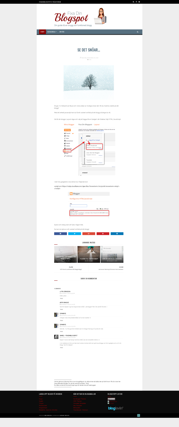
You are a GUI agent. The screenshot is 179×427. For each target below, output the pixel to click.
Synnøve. (63, 313)
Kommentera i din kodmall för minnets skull (66, 258)
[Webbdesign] (112, 401)
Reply (61, 298)
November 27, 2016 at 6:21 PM (68, 315)
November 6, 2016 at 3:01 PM (68, 304)
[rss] (133, 2)
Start (43, 32)
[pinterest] (139, 2)
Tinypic (41, 403)
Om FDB (61, 32)
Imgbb (41, 401)
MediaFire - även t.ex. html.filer (48, 410)
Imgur (41, 399)
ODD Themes (77, 401)
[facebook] (136, 2)
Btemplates (76, 407)
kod (90, 59)
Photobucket (43, 405)
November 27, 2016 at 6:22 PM (68, 326)
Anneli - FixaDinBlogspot (68, 335)
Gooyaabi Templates (79, 403)
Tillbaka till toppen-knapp (89, 259)
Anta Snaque (64, 302)
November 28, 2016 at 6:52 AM (68, 337)
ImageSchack (43, 407)
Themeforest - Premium (80, 410)
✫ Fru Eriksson (65, 291)
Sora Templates (48, 415)
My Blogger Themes (79, 399)
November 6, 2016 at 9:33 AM (68, 293)
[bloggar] (111, 403)
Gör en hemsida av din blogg (112, 259)
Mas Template (77, 405)
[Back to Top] (138, 415)
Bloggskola (51, 32)
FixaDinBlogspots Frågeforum (50, 2)
